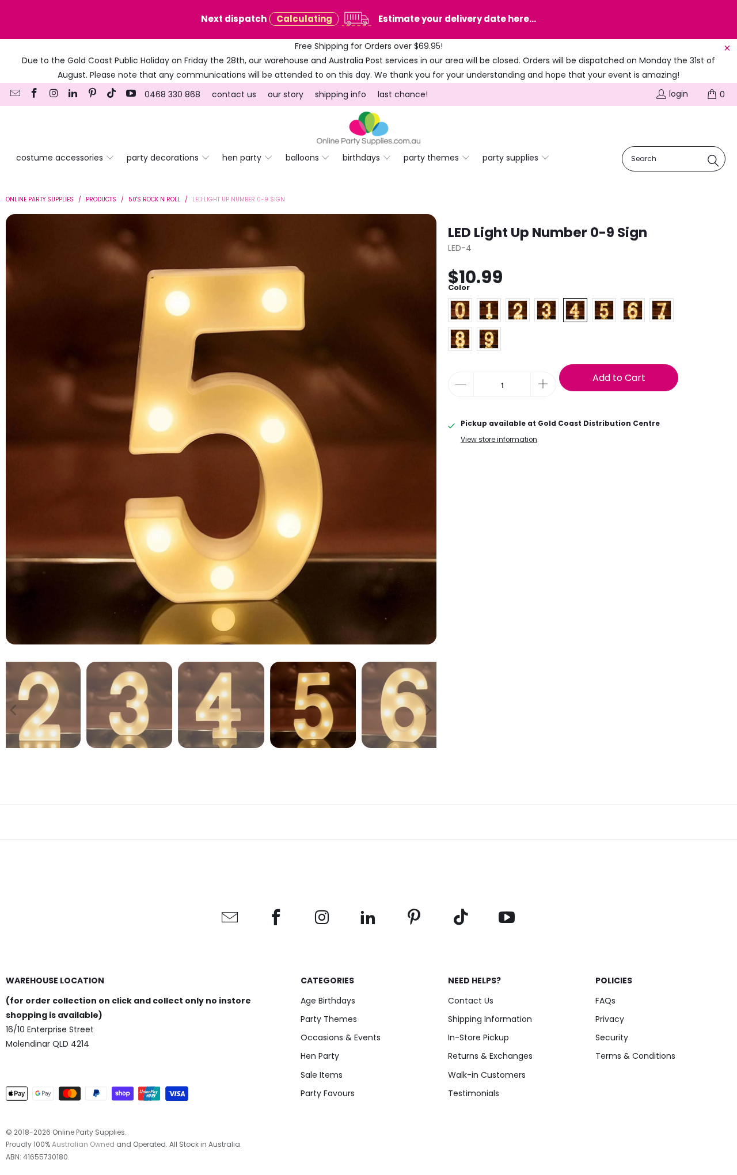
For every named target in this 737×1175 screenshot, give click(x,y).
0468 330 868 (172, 94)
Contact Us (470, 1000)
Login (678, 94)
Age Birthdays (328, 1000)
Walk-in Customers (487, 1075)
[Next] (428, 429)
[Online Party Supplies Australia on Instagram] (53, 94)
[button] (65, 158)
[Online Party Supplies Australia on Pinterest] (91, 94)
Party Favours (328, 1093)
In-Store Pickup (478, 1037)
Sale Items (322, 1075)
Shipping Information (490, 1019)
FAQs (605, 1000)
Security (611, 1037)
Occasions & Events (341, 1037)
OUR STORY (285, 94)
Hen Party (320, 1056)
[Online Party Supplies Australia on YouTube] (130, 94)
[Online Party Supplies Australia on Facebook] (34, 94)
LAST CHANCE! (403, 94)
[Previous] (14, 429)
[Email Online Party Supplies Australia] (14, 94)
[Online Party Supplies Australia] (368, 129)
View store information (499, 439)
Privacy (609, 1019)
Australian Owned (83, 1144)
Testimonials (473, 1093)
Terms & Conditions (635, 1056)
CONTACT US (234, 94)
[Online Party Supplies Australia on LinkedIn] (72, 94)
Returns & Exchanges (490, 1056)
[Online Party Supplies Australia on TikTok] (111, 94)
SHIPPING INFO (340, 94)
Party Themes (329, 1019)
